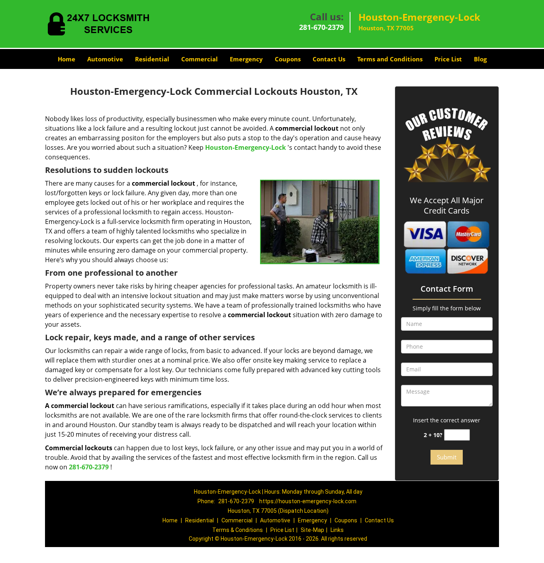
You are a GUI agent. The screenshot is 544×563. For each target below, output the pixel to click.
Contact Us (329, 59)
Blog (480, 59)
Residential (152, 59)
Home (66, 59)
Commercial (199, 59)
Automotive (105, 59)
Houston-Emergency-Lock (245, 147)
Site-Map (312, 530)
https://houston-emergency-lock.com (307, 501)
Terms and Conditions (390, 59)
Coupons (288, 59)
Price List (448, 59)
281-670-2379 (321, 27)
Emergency (246, 59)
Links (337, 530)
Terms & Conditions (237, 530)
